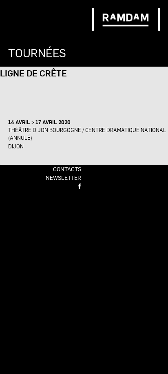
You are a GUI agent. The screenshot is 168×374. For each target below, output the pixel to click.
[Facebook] (79, 186)
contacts (67, 168)
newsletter (63, 177)
